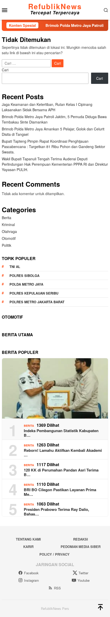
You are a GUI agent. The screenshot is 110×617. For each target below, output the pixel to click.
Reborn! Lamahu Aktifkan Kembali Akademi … (63, 452)
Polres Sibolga (24, 275)
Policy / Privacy (54, 554)
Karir (28, 546)
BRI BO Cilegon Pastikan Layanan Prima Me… (60, 492)
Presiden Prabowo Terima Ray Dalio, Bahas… (56, 511)
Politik (6, 245)
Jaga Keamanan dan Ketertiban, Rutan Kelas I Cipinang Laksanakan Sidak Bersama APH (47, 107)
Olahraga (9, 231)
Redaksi (80, 539)
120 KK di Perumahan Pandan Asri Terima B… (61, 472)
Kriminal (8, 224)
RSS (57, 588)
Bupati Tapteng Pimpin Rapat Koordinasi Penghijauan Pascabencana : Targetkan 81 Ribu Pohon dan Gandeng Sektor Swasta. (53, 146)
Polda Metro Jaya (26, 284)
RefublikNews (55, 6)
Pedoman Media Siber (81, 546)
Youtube (84, 580)
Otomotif (9, 238)
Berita (6, 217)
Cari (5, 69)
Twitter (83, 572)
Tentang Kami (28, 539)
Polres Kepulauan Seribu (33, 293)
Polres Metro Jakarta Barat (36, 301)
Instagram (31, 580)
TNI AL (14, 266)
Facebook (31, 572)
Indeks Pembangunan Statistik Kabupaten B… (61, 432)
